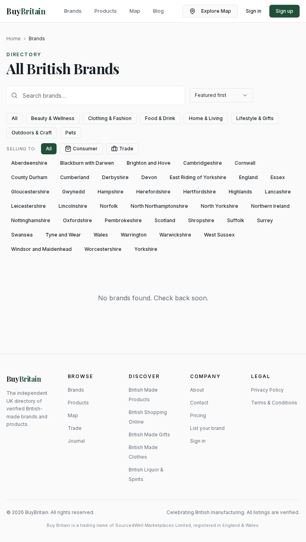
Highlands (240, 192)
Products (105, 11)
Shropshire (201, 220)
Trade (126, 149)
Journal (76, 441)
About (197, 390)
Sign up (284, 11)
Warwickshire (175, 235)
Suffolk (235, 220)
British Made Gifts (149, 435)
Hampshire (111, 192)
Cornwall (245, 163)
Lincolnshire (73, 206)
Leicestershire (28, 206)
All (15, 118)
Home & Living (206, 118)
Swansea (22, 235)
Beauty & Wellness (53, 118)
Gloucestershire (30, 192)
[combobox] (221, 95)
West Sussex (219, 235)
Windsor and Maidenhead (41, 249)
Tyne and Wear (63, 235)
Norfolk (109, 206)
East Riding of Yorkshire (198, 177)
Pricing (198, 415)
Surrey (265, 220)
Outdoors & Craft (32, 133)
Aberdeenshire (29, 163)
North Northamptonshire (159, 206)
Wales (101, 235)
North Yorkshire (219, 206)
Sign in (253, 11)
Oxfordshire (77, 220)
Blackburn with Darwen (87, 163)
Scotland (165, 220)
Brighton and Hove (149, 163)
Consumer (85, 149)
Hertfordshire (199, 192)
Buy (23, 379)
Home (13, 38)
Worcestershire (103, 249)
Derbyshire (115, 177)
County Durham (29, 177)
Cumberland (74, 177)
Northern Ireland (270, 206)
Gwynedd (73, 192)
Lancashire (278, 192)
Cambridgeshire (202, 163)
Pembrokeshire (123, 220)
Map (134, 11)
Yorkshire (145, 249)
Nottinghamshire (30, 220)
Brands (73, 11)
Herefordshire (153, 192)
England (248, 177)
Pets (70, 133)
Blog (158, 11)
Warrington (134, 235)
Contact (199, 403)
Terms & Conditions (274, 403)
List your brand (207, 428)
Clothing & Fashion (109, 118)
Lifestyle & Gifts (255, 118)
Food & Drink (160, 118)
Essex (278, 177)
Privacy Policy (267, 390)
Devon (149, 177)
